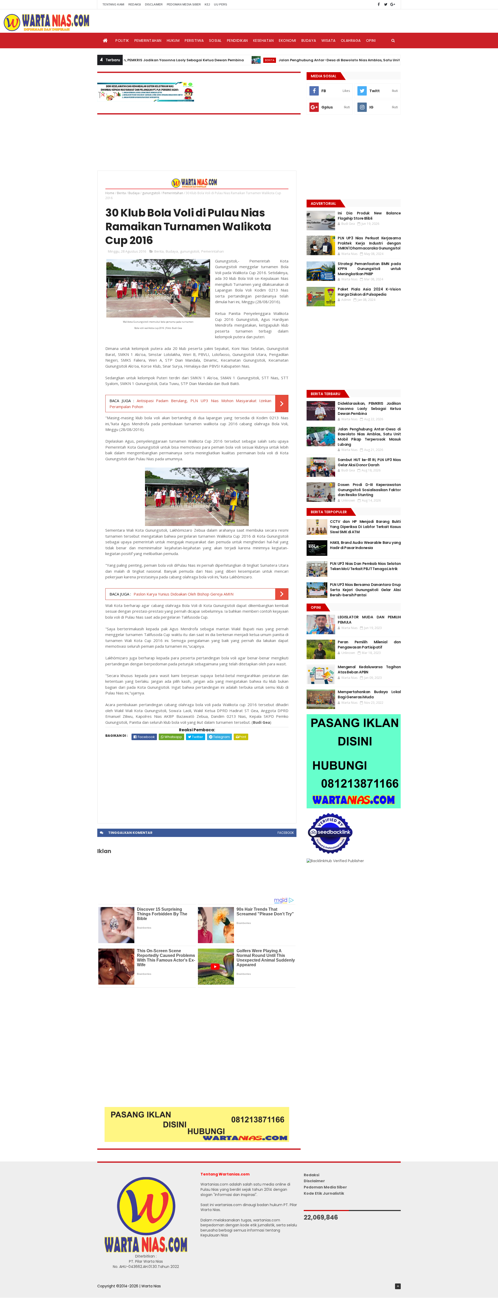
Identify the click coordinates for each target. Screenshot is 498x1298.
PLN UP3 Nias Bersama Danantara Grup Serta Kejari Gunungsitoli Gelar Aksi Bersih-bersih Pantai (365, 589)
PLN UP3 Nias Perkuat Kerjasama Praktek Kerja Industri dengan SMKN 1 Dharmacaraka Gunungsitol (369, 243)
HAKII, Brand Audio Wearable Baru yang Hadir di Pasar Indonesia (365, 545)
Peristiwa (194, 40)
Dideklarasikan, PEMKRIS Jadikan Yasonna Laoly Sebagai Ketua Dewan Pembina (136, 60)
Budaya (308, 40)
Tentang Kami (113, 4)
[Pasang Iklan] (197, 1140)
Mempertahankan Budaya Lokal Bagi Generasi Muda (369, 694)
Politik (122, 40)
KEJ (207, 4)
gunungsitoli (151, 193)
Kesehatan (263, 40)
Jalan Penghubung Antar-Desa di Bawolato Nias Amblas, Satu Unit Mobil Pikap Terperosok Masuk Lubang (339, 60)
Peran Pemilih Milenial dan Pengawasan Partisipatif (369, 644)
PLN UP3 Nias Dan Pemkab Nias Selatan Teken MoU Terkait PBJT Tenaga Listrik (365, 566)
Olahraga (351, 40)
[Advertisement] (196, 779)
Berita (235, 60)
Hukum (173, 40)
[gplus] (393, 4)
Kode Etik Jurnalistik (324, 1193)
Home (109, 193)
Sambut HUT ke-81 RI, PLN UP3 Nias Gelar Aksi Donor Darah (369, 462)
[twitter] (386, 4)
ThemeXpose (109, 1291)
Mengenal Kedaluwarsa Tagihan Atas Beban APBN (369, 669)
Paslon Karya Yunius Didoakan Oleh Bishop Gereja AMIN (183, 594)
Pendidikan (237, 40)
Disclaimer (154, 4)
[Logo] (145, 1251)
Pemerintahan (148, 40)
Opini (371, 40)
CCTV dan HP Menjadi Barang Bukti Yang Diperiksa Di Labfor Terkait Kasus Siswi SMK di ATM (365, 526)
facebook (286, 832)
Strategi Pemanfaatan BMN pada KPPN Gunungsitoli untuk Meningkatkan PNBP (369, 268)
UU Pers (220, 4)
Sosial (215, 40)
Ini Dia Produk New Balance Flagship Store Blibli (369, 216)
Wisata (328, 40)
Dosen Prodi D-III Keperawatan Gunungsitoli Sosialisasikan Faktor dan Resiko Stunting (369, 489)
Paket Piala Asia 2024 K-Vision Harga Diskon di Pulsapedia (369, 292)
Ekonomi (287, 40)
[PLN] (145, 100)
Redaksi (134, 4)
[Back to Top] (398, 1286)
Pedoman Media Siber (184, 4)
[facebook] (379, 4)
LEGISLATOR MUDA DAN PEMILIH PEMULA (369, 619)
